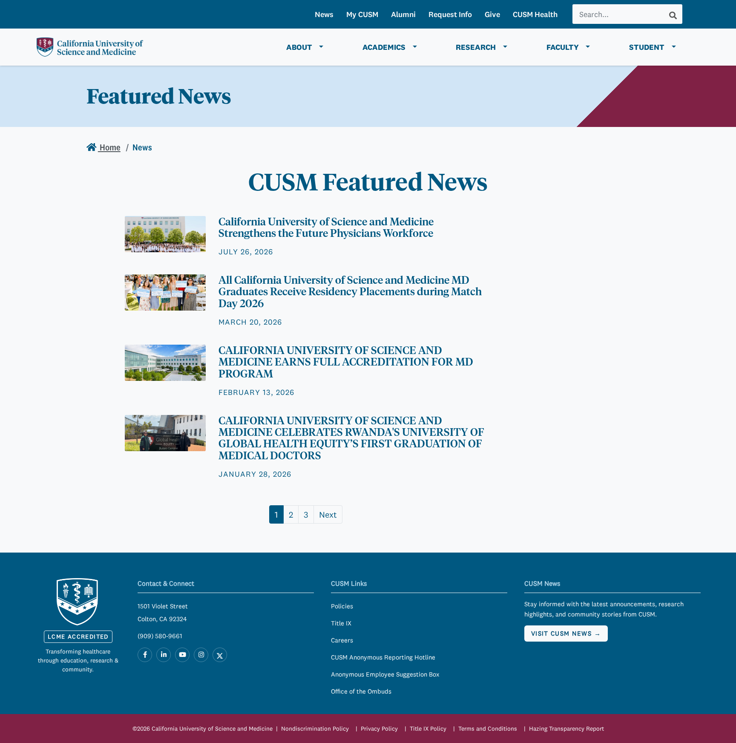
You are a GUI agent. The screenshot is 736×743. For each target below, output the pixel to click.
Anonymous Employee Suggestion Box (385, 674)
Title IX (341, 623)
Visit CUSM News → (566, 633)
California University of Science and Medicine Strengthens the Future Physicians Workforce (326, 227)
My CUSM (362, 14)
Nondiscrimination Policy (315, 728)
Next (328, 514)
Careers (342, 640)
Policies (342, 606)
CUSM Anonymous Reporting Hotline (383, 657)
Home (109, 147)
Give (492, 14)
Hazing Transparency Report (566, 728)
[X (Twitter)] (220, 655)
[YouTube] (182, 655)
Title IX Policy (428, 728)
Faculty (562, 47)
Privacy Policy (379, 728)
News (324, 14)
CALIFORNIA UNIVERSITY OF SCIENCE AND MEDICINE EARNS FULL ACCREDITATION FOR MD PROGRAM (345, 362)
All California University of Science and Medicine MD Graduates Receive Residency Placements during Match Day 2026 (350, 292)
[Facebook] (145, 655)
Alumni (403, 14)
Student (646, 47)
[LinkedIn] (163, 655)
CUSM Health (535, 14)
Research (476, 47)
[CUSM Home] (78, 602)
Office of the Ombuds (361, 691)
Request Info (450, 14)
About (299, 47)
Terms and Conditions (487, 728)
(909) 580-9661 (160, 636)
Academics (383, 47)
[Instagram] (201, 655)
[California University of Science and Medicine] (90, 47)
